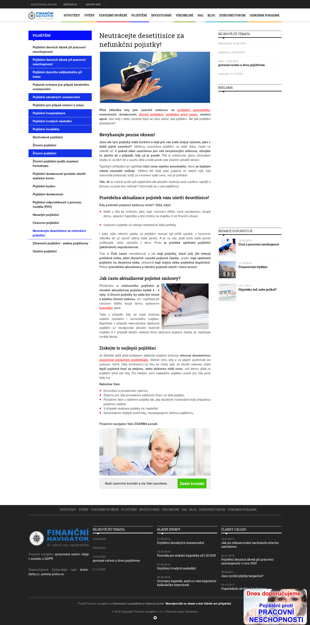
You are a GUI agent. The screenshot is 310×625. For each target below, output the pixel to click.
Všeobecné (184, 15)
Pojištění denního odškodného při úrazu (57, 74)
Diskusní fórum (232, 15)
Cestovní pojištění (46, 223)
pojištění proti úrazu (181, 114)
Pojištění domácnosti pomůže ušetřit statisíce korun (59, 176)
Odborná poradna (264, 15)
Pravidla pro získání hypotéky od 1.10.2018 (186, 555)
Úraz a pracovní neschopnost (259, 244)
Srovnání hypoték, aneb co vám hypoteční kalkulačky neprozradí (186, 583)
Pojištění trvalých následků (52, 121)
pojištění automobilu (194, 110)
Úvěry (89, 15)
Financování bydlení (253, 267)
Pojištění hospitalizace (49, 113)
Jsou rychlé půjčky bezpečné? (242, 576)
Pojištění (139, 15)
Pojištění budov (44, 186)
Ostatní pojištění (45, 251)
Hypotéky (72, 15)
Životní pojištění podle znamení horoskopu (55, 163)
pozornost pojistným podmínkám (123, 360)
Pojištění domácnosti (48, 194)
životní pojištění (151, 114)
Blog (211, 15)
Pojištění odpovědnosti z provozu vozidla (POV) (57, 204)
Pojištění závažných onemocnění (56, 97)
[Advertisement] (250, 158)
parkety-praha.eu (52, 574)
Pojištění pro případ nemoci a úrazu (58, 105)
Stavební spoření (113, 15)
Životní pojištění (44, 145)
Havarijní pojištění (46, 214)
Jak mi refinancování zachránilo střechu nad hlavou (250, 545)
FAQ (200, 15)
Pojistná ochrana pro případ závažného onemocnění (61, 86)
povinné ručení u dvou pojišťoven (241, 65)
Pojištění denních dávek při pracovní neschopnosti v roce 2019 (247, 561)
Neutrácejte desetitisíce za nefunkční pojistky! (59, 233)
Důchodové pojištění (48, 137)
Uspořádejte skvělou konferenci (244, 589)
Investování (161, 15)
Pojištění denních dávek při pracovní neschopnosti (59, 49)
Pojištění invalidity (46, 129)
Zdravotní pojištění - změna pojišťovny (60, 243)
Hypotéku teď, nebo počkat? (258, 289)
